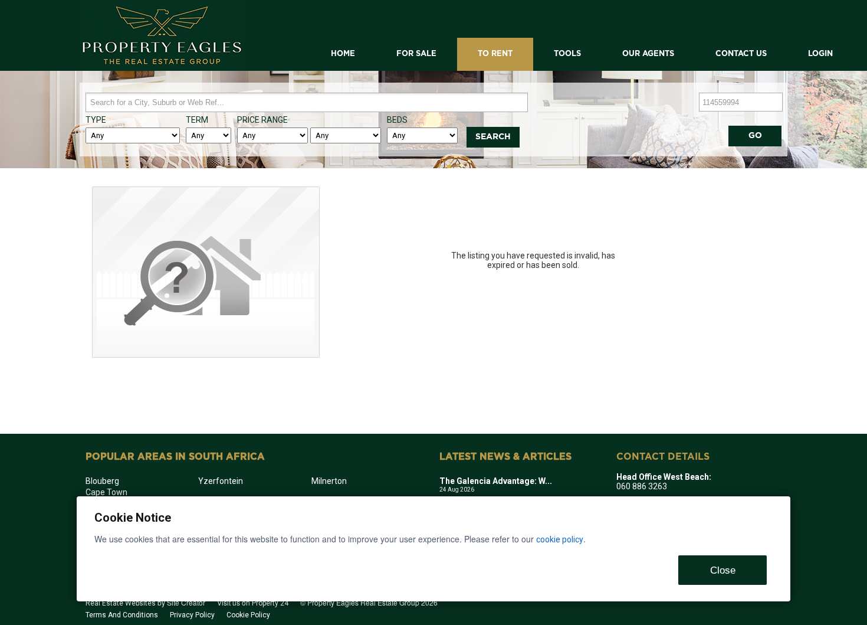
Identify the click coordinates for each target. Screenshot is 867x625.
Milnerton (329, 481)
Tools (567, 54)
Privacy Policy (192, 615)
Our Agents (648, 54)
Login (820, 54)
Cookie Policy (248, 615)
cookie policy (559, 539)
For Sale (416, 54)
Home (343, 54)
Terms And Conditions (122, 615)
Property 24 (270, 603)
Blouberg (102, 481)
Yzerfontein (220, 481)
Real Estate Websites (121, 603)
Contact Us (741, 54)
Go (755, 136)
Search (493, 137)
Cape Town (106, 492)
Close (722, 570)
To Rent (495, 54)
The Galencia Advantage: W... (495, 481)
